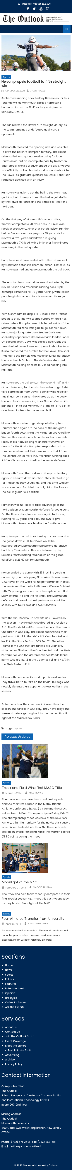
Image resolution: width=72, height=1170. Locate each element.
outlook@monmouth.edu (26, 1146)
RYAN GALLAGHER (38, 923)
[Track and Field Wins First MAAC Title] (36, 761)
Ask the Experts (15, 1007)
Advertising (12, 1055)
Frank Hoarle (37, 90)
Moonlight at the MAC (19, 882)
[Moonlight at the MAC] (36, 858)
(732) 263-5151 (47, 1142)
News (8, 970)
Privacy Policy (14, 1064)
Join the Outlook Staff (19, 1036)
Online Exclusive (15, 1002)
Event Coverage (15, 1041)
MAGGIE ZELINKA (42, 887)
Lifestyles (11, 998)
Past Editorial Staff (19, 1050)
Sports (6, 77)
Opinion (10, 993)
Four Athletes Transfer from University (33, 918)
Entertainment (14, 988)
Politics (9, 979)
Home (9, 965)
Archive (10, 1059)
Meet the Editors (15, 1046)
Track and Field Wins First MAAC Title (32, 788)
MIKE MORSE (36, 792)
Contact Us (12, 1032)
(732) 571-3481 (20, 1142)
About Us (11, 1027)
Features (10, 984)
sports (18, 728)
